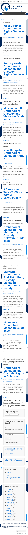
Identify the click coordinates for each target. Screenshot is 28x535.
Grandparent (11, 58)
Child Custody (20, 317)
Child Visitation (6, 318)
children (16, 220)
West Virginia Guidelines (13, 59)
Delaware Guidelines (12, 268)
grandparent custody (7, 402)
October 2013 (9, 500)
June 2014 (8, 489)
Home (4, 19)
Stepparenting (20, 223)
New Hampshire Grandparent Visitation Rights (13, 154)
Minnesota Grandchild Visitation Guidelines (13, 326)
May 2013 (8, 508)
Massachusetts (18, 143)
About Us (8, 472)
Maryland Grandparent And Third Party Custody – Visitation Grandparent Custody (13, 280)
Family (19, 220)
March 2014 (9, 493)
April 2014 (8, 491)
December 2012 (10, 516)
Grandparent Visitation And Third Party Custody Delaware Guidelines (13, 234)
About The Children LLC (19, 162)
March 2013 (9, 511)
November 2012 (10, 518)
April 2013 (8, 510)
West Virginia (17, 58)
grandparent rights (7, 403)
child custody (11, 101)
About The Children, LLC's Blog (14, 7)
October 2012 (9, 519)
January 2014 (9, 496)
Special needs (12, 222)
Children (22, 361)
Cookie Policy (5, 527)
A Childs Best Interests (12, 317)
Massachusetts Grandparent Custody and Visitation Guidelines (13, 114)
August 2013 (9, 504)
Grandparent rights (11, 145)
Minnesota (20, 359)
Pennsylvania (15, 103)
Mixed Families (14, 223)
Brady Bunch (11, 220)
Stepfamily (17, 222)
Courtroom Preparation (8, 362)
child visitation (17, 358)
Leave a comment (10, 39)
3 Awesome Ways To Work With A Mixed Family (12, 193)
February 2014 (10, 494)
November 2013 (10, 499)
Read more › (6, 55)
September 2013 (10, 502)
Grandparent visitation (7, 103)
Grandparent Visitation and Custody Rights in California (13, 372)
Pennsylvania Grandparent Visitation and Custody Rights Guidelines (13, 70)
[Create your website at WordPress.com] (14, 1)
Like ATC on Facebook (14, 460)
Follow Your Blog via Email (14, 422)
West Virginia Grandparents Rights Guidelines (13, 30)
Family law (11, 312)
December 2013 (10, 497)
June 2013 (8, 507)
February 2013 (10, 513)
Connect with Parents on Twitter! (13, 450)
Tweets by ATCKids (9, 453)
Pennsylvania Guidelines (13, 104)
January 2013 (9, 514)
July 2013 (8, 505)
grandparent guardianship (17, 402)
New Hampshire (18, 182)
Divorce (11, 318)
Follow (8, 438)
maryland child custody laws (15, 314)
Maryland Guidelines (18, 318)
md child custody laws (11, 315)
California (10, 405)
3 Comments (9, 381)
